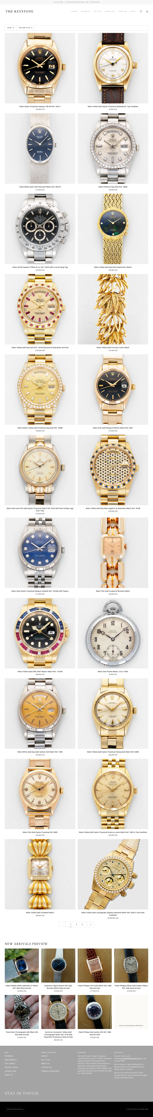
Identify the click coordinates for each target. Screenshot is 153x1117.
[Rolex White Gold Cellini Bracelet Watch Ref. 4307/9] (40, 148)
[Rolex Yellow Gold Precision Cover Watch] (113, 309)
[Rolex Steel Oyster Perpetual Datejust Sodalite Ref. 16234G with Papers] (40, 553)
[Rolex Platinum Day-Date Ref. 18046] (113, 148)
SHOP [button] (6, 1052)
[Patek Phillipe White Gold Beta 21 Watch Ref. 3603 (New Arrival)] (22, 966)
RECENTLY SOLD (11, 1067)
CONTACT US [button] (118, 1052)
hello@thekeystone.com (131, 1058)
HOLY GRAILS (10, 1063)
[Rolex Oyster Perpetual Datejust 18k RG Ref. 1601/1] (40, 68)
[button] (74, 11)
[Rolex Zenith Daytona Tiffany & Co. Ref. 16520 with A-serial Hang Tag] (40, 229)
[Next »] (90, 924)
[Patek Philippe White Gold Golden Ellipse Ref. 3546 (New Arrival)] (131, 966)
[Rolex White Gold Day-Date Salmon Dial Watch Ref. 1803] (40, 713)
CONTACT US (46, 1067)
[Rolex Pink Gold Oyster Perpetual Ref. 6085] (40, 794)
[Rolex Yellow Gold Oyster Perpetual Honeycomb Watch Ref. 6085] (113, 713)
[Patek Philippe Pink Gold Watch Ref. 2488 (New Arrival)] (95, 966)
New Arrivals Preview (26, 944)
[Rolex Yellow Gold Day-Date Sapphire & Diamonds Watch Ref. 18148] (113, 470)
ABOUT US (9, 1075)
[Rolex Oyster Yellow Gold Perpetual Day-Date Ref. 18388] (40, 389)
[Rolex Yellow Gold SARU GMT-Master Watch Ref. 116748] (40, 633)
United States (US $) (14, 1109)
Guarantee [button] (82, 1052)
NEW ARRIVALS (11, 1060)
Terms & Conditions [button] (48, 1052)
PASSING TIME (10, 1071)
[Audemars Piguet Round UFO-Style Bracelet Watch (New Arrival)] (58, 966)
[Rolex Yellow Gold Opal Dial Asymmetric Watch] (113, 229)
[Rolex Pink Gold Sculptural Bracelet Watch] (113, 553)
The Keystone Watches (136, 1109)
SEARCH (44, 1056)
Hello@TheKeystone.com (77, 2)
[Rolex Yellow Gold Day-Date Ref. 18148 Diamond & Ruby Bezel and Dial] (40, 309)
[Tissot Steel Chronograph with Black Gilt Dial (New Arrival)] (22, 1012)
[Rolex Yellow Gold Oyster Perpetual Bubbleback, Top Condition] (113, 68)
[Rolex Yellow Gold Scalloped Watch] (40, 874)
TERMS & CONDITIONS (50, 1071)
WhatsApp (95, 2)
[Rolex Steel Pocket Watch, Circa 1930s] (113, 633)
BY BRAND (9, 1056)
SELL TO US (45, 1060)
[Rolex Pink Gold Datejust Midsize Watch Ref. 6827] (113, 389)
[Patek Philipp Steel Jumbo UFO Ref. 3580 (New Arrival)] (95, 1012)
